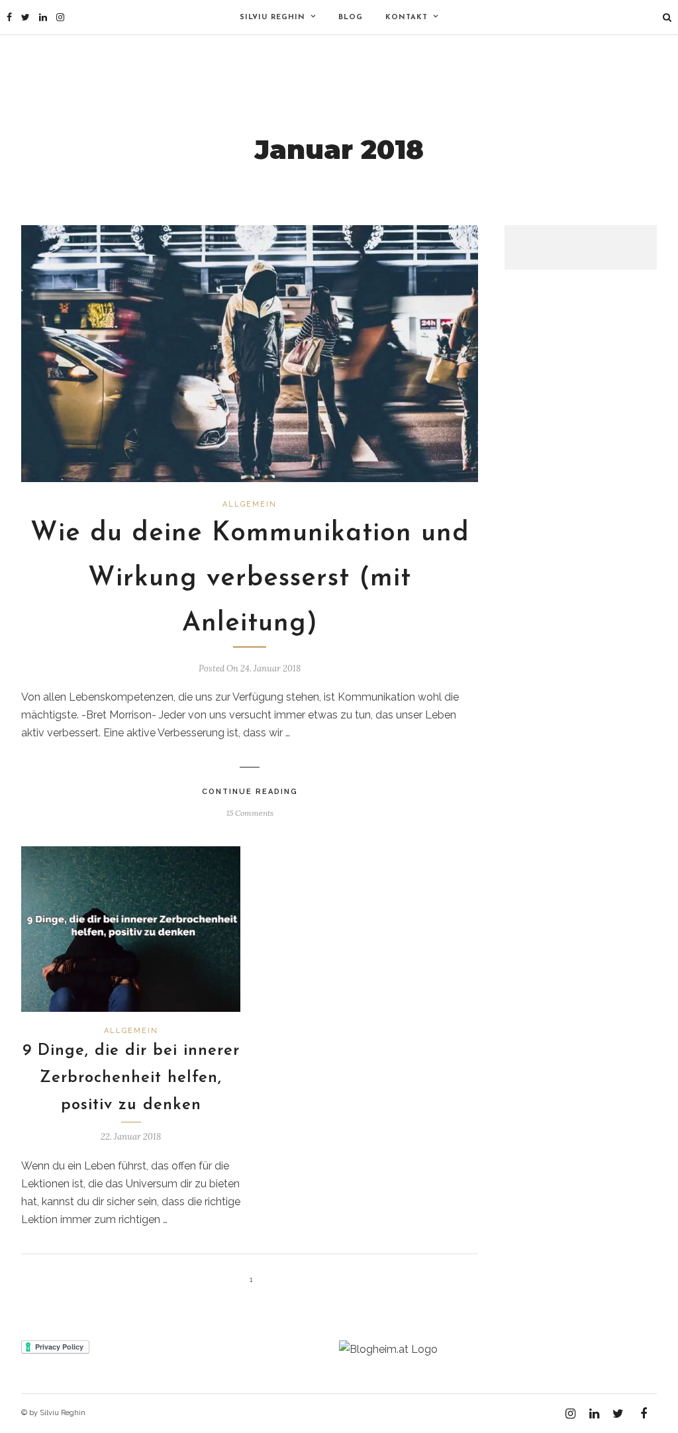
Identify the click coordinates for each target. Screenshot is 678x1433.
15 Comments (249, 813)
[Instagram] (60, 17)
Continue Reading (250, 791)
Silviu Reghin (272, 17)
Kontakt (406, 17)
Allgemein (249, 504)
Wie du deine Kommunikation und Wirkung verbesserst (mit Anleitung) (249, 578)
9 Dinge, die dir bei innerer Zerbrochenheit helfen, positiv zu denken (131, 1078)
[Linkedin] (43, 17)
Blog (350, 17)
